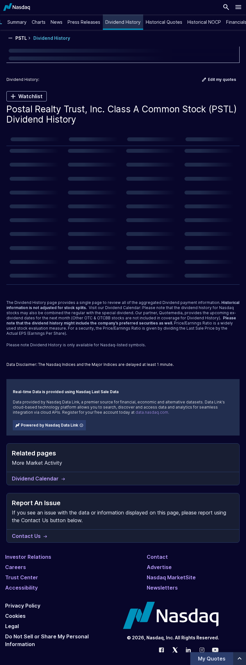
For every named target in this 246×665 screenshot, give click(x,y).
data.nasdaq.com (151, 412)
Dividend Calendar (122, 307)
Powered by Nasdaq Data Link (49, 425)
